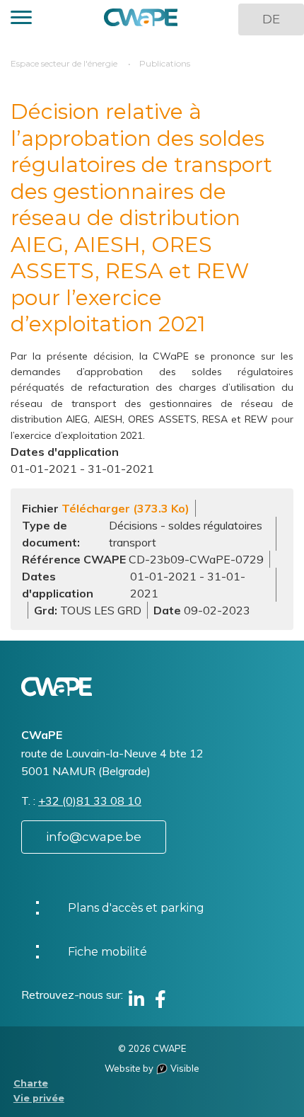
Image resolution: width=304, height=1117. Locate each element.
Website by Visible (152, 1068)
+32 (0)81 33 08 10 (89, 801)
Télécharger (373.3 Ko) (125, 508)
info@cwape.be (93, 837)
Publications (164, 63)
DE (271, 19)
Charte (30, 1083)
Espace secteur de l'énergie (64, 63)
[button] (21, 19)
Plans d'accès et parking (136, 908)
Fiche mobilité (107, 951)
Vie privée (38, 1098)
